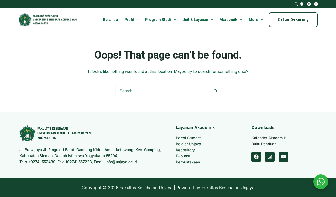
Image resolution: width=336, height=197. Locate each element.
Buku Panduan (263, 144)
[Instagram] (309, 4)
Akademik (228, 20)
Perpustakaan (188, 162)
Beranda (110, 20)
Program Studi (158, 20)
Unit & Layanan (195, 20)
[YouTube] (316, 4)
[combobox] (163, 91)
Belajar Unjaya (188, 144)
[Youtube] (283, 157)
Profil (129, 20)
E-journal (183, 156)
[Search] (296, 4)
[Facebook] (301, 4)
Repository (185, 150)
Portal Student (188, 138)
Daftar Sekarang (293, 19)
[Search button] (215, 91)
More (253, 20)
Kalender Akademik (268, 138)
